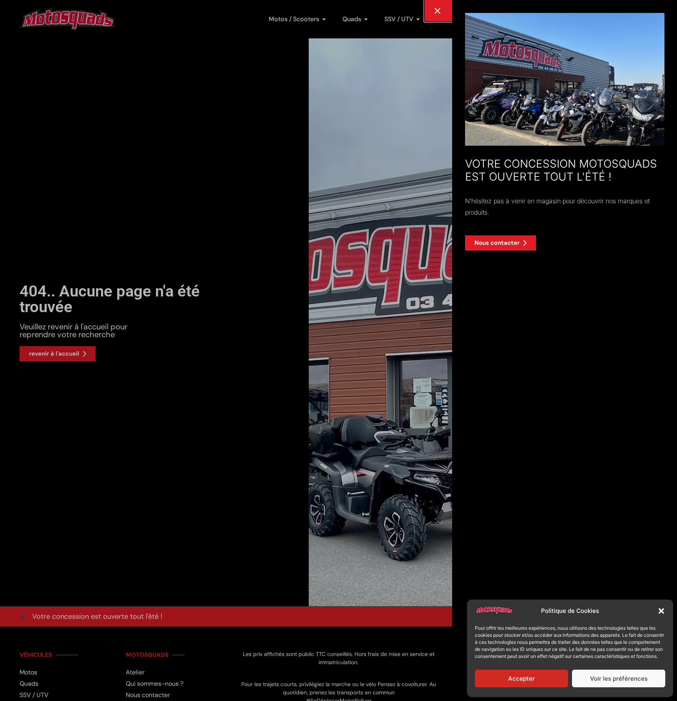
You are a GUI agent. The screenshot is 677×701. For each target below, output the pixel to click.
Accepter (521, 678)
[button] (661, 611)
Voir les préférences (619, 678)
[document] (338, 350)
